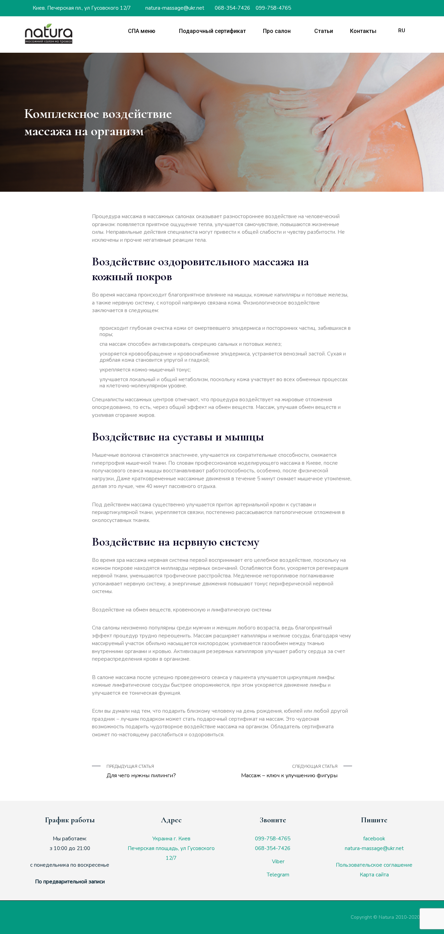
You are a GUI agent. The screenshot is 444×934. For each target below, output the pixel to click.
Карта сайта (374, 874)
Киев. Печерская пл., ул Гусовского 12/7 (81, 8)
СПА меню (141, 31)
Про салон (277, 31)
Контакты (363, 31)
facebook (374, 838)
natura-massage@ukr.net (174, 8)
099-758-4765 (272, 8)
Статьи (323, 31)
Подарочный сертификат (212, 31)
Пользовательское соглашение (374, 865)
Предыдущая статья (141, 771)
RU (401, 30)
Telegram (277, 874)
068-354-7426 (231, 8)
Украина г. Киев (171, 838)
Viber (277, 861)
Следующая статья (289, 771)
